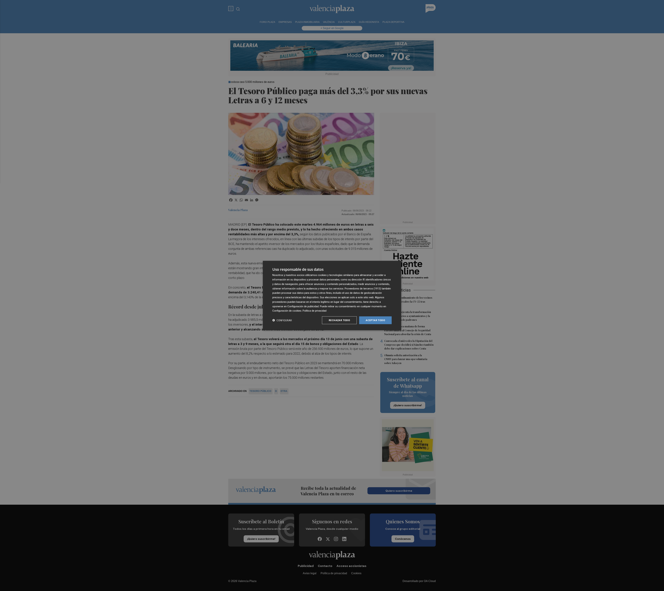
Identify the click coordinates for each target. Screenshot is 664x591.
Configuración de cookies (286, 310)
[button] (282, 320)
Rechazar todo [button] (339, 320)
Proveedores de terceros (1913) (363, 288)
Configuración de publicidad (303, 306)
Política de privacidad (314, 310)
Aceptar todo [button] (375, 320)
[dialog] (332, 295)
